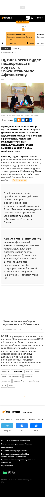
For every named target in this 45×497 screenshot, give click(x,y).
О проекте (5, 440)
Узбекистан (28, 376)
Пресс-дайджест (17, 371)
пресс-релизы (7, 447)
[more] (40, 329)
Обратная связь (7, 465)
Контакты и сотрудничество (12, 444)
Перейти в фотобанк (32, 115)
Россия (11, 386)
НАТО (4, 386)
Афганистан (6, 381)
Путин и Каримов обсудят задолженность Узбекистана (21, 322)
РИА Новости (19, 180)
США (4, 376)
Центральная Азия (15, 376)
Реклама (28, 444)
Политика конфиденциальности (14, 450)
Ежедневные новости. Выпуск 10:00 (19, 38)
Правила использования (20, 440)
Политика (5, 371)
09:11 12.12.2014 (7, 80)
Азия (37, 371)
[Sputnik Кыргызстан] (7, 19)
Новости (29, 371)
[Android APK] (8, 473)
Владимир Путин (19, 381)
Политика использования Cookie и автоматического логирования (15, 455)
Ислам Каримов (33, 381)
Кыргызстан (6, 419)
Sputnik (5, 115)
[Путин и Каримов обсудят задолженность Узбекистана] (22, 302)
